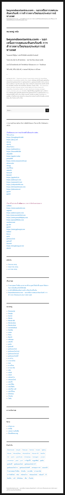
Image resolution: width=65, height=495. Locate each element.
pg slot (9, 224)
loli (33, 87)
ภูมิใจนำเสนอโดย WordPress (14, 490)
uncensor (13, 91)
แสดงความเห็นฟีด (13, 431)
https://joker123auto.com (15, 213)
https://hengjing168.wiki (15, 137)
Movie (32, 78)
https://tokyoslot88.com (15, 184)
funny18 (9, 173)
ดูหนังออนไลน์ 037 (17, 82)
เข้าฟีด (10, 428)
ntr (24, 89)
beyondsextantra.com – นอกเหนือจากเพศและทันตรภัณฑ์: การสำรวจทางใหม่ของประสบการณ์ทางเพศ (32, 13)
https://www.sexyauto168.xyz (17, 161)
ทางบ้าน (42, 82)
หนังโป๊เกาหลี (17, 85)
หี (40, 96)
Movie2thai (10, 80)
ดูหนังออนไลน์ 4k (27, 82)
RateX (29, 80)
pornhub (31, 89)
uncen (8, 91)
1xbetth (9, 170)
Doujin (25, 78)
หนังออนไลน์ (38, 83)
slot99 (9, 142)
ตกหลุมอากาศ (36, 467)
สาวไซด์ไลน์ (14, 96)
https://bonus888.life (14, 151)
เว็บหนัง (33, 85)
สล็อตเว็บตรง (10, 147)
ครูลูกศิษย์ (37, 91)
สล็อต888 (9, 154)
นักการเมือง (22, 94)
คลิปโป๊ (38, 80)
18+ (41, 85)
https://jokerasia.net (14, 189)
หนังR (24, 83)
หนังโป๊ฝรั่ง (11, 85)
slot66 (9, 144)
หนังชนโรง (32, 83)
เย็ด (11, 98)
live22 (9, 234)
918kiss (9, 206)
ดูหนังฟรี (46, 80)
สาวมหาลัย (17, 83)
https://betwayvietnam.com (16, 187)
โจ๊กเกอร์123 (10, 135)
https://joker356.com (14, 180)
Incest (29, 78)
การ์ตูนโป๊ (28, 91)
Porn (26, 80)
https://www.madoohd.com (16, 208)
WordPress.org (13, 433)
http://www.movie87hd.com (16, 215)
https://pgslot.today (13, 156)
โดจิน (37, 85)
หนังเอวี (34, 96)
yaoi (17, 91)
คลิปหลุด (34, 80)
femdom (13, 87)
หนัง (21, 83)
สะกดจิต (36, 94)
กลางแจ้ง (24, 91)
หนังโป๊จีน (11, 384)
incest (26, 87)
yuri (20, 91)
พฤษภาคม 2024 (13, 267)
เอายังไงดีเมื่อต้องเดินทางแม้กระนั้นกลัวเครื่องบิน (22, 290)
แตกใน (18, 98)
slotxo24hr (10, 163)
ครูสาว (42, 91)
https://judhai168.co (13, 149)
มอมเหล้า (27, 94)
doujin (8, 87)
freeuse (18, 87)
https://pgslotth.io (13, 177)
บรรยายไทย (11, 361)
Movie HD (37, 78)
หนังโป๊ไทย (23, 85)
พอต (9, 363)
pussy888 (10, 158)
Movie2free (44, 78)
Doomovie (20, 78)
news (10, 332)
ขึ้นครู (33, 91)
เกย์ (46, 96)
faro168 (9, 243)
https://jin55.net (12, 139)
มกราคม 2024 (12, 269)
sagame (9, 210)
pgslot (9, 191)
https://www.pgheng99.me (16, 229)
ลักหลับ (32, 94)
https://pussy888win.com (15, 220)
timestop (36, 89)
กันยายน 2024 (12, 264)
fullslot (9, 231)
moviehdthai (16, 80)
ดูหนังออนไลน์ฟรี (36, 82)
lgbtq (30, 87)
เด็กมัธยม (29, 85)
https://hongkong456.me (15, 246)
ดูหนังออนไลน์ (25, 92)
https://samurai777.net (14, 182)
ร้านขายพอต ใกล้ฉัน (13, 471)
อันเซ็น (43, 96)
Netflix (22, 80)
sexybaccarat (11, 222)
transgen (42, 89)
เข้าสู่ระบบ (11, 426)
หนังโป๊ (43, 83)
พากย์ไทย (11, 83)
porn (27, 89)
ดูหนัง (42, 80)
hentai (22, 87)
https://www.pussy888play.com (17, 217)
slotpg (9, 165)
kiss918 (9, 175)
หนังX (27, 83)
